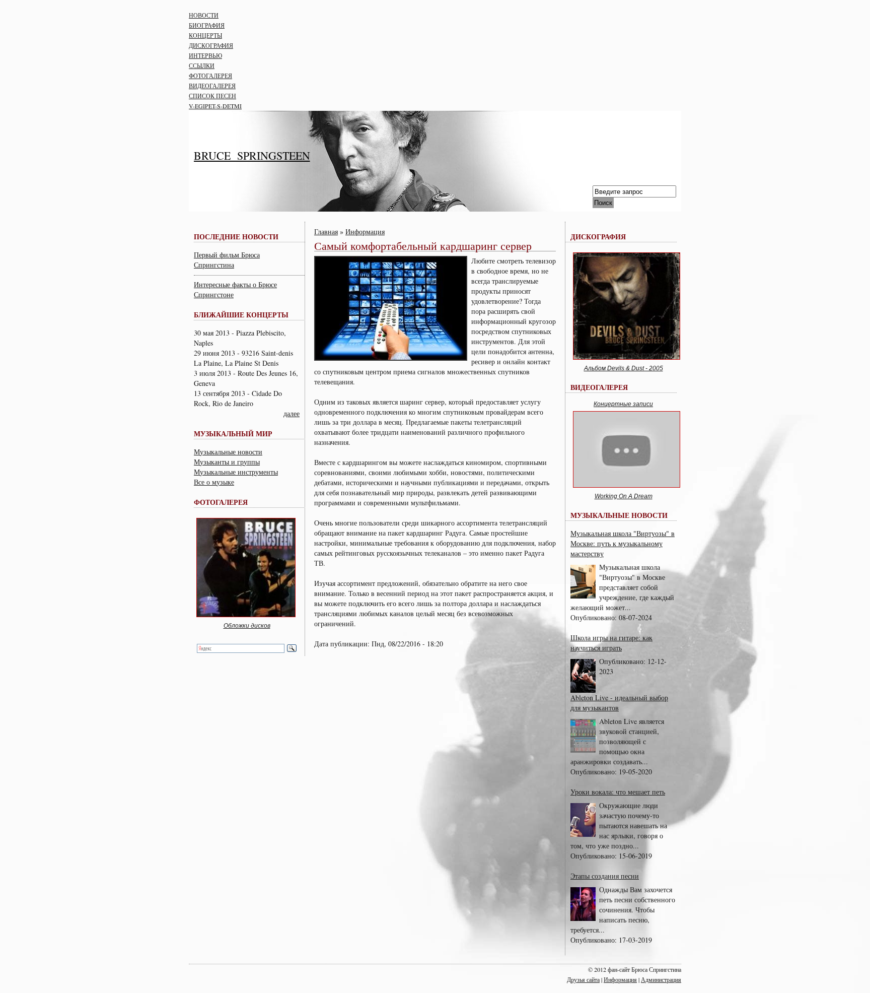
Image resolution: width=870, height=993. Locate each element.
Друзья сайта (583, 979)
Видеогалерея (212, 86)
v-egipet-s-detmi (215, 106)
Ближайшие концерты (241, 314)
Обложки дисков (247, 625)
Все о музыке (214, 482)
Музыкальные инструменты (236, 472)
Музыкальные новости (228, 451)
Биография (207, 25)
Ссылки (201, 65)
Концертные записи (623, 404)
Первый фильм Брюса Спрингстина (227, 260)
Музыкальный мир (233, 433)
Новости (204, 15)
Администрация (661, 979)
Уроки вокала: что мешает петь (617, 792)
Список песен (212, 96)
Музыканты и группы (227, 462)
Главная (326, 231)
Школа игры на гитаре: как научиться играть (611, 642)
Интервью (205, 55)
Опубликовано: (594, 617)
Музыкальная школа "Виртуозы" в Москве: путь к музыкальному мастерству (622, 543)
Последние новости (236, 236)
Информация (365, 231)
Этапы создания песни (604, 876)
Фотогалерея (210, 76)
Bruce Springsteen (252, 155)
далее (291, 413)
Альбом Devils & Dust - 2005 (623, 368)
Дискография (211, 45)
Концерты (205, 35)
